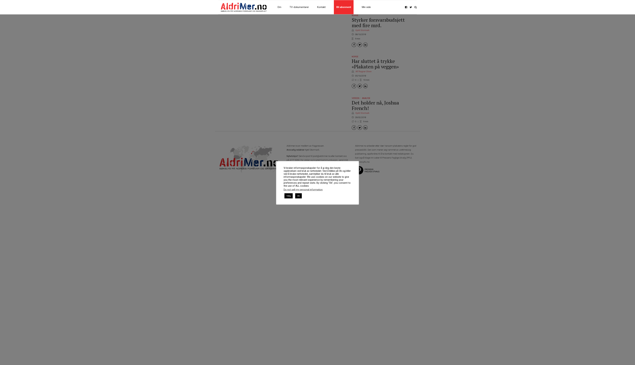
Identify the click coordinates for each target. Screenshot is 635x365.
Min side (366, 7)
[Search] (415, 7)
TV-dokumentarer (299, 7)
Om (279, 7)
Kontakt (321, 7)
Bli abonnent (343, 7)
